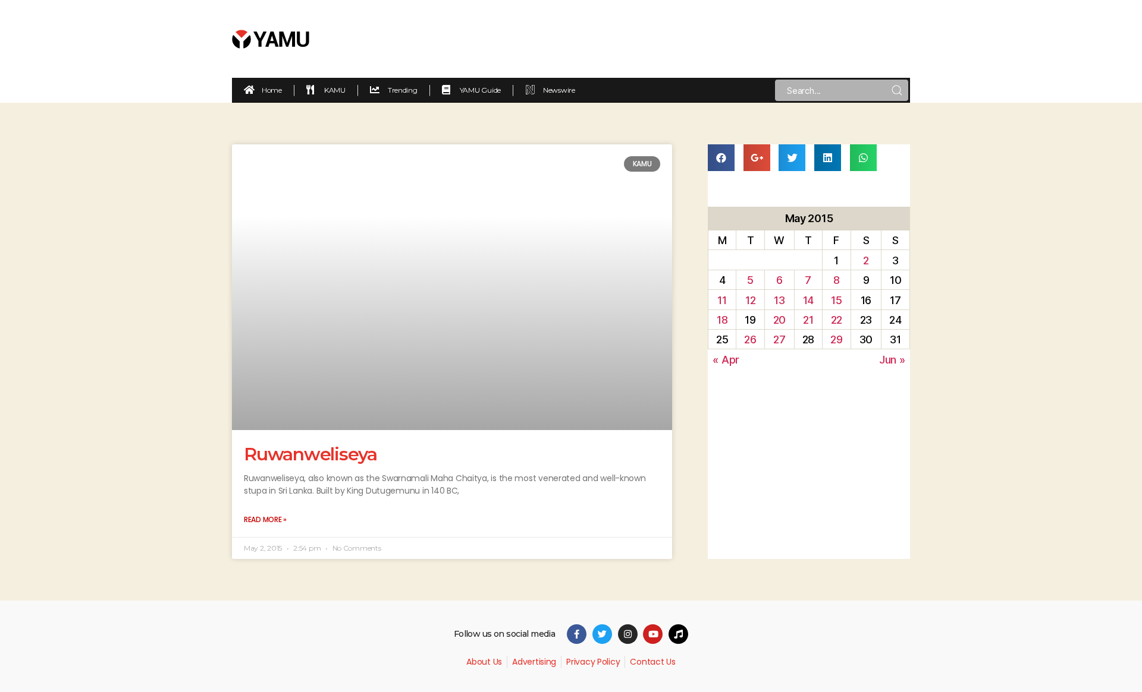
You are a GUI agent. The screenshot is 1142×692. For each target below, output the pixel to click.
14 (808, 300)
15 (836, 300)
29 (836, 339)
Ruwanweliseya (310, 454)
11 (721, 300)
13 (779, 300)
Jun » (892, 359)
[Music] (678, 634)
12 (750, 300)
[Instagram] (628, 634)
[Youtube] (653, 634)
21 (808, 320)
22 (836, 320)
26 (750, 339)
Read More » (265, 519)
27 (779, 339)
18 (722, 320)
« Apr (726, 359)
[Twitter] (602, 634)
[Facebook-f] (576, 634)
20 (779, 320)
